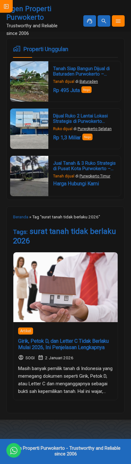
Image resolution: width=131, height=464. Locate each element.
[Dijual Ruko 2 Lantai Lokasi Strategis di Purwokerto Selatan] (29, 129)
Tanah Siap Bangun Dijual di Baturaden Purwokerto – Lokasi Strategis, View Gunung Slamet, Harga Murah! (84, 77)
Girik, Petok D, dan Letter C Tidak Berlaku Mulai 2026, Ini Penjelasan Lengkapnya (63, 344)
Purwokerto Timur (94, 176)
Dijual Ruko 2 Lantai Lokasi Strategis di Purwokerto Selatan (80, 121)
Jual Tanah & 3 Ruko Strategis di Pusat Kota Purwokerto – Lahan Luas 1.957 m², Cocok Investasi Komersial (84, 171)
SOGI (30, 357)
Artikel (25, 331)
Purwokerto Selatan (95, 129)
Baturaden (88, 81)
